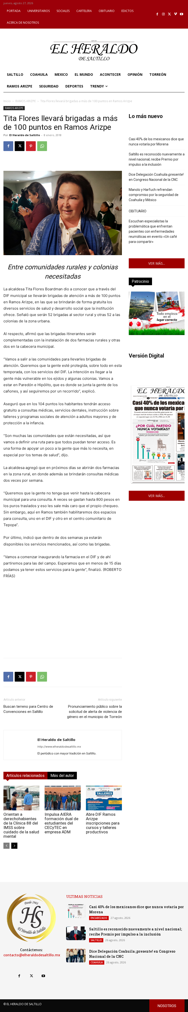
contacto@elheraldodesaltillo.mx (31, 955)
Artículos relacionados (25, 775)
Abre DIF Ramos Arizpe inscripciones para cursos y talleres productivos (102, 823)
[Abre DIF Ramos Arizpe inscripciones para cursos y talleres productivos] (104, 798)
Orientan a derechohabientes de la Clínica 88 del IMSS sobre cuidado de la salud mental (21, 825)
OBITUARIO (137, 211)
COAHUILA (97, 962)
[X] (169, 14)
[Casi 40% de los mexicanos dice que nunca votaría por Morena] (76, 911)
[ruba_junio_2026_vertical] (157, 333)
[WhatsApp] (42, 146)
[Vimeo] (176, 14)
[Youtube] (181, 14)
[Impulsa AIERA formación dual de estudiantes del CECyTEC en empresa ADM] (63, 798)
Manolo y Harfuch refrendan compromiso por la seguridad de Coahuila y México (153, 195)
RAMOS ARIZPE (25, 101)
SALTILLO (96, 940)
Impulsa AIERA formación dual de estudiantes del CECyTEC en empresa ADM (61, 823)
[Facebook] (157, 14)
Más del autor (62, 775)
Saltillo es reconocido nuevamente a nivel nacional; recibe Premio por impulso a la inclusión (157, 159)
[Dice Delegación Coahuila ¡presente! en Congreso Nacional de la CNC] (76, 955)
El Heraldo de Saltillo (24, 135)
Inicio (7, 101)
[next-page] (14, 846)
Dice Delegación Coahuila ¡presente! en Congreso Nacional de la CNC (156, 177)
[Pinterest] (31, 146)
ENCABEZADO (99, 918)
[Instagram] (163, 14)
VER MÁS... (156, 263)
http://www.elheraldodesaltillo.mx (59, 746)
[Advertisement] (62, 620)
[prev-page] (6, 846)
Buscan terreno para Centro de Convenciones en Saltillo (28, 709)
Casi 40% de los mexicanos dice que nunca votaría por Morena (156, 141)
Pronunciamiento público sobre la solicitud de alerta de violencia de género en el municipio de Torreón (94, 711)
